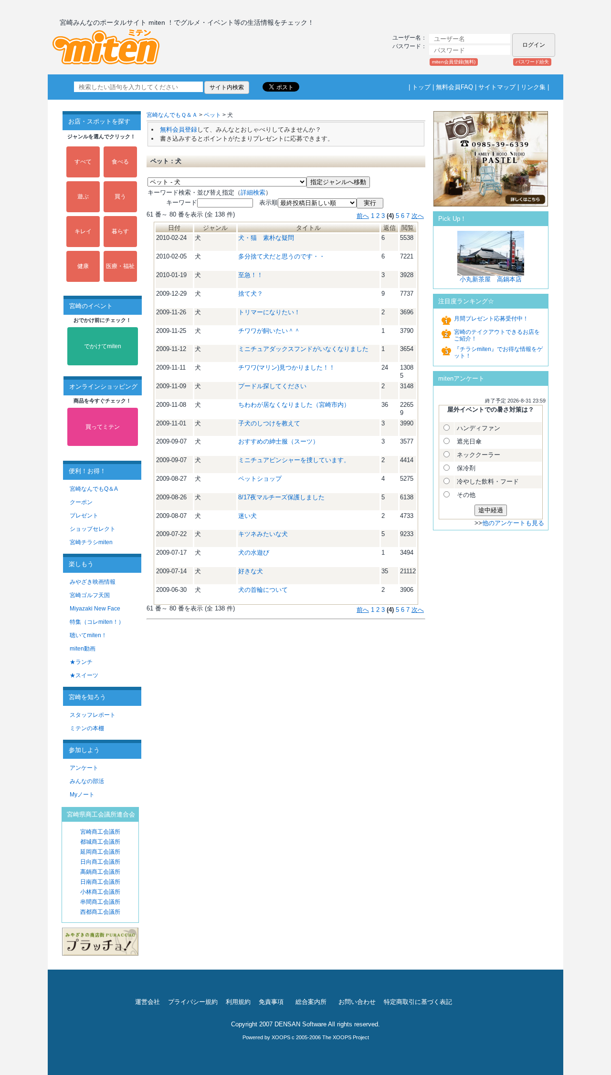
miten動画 (82, 648)
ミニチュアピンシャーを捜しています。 (294, 460)
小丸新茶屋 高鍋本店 (491, 279)
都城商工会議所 (100, 841)
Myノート (82, 794)
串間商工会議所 (100, 902)
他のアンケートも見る (513, 523)
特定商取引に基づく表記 (418, 1001)
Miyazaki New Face (95, 608)
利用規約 (238, 1001)
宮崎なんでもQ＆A (94, 489)
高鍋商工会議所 (100, 871)
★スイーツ (84, 675)
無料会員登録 (178, 129)
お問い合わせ (357, 1001)
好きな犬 (250, 571)
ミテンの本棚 (87, 728)
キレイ (83, 231)
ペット (212, 115)
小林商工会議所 (100, 892)
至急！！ (250, 275)
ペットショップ (260, 478)
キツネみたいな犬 (263, 534)
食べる (120, 161)
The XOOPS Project (345, 1037)
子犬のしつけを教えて (269, 423)
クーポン (81, 502)
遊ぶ (83, 196)
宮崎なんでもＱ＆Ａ (172, 115)
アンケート (84, 768)
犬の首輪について (263, 589)
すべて (83, 161)
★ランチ (81, 662)
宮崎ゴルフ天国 (90, 595)
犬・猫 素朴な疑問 (266, 237)
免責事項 (271, 1001)
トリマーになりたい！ (269, 312)
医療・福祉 (120, 266)
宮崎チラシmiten (91, 542)
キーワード (172, 202)
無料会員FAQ (454, 87)
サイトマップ (497, 87)
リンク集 (533, 87)
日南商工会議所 (100, 882)
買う (120, 196)
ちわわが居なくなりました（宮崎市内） (294, 404)
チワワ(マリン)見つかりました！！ (286, 367)
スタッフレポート (93, 715)
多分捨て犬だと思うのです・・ (281, 256)
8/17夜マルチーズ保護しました (281, 497)
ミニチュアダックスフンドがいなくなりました (303, 348)
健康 (83, 266)
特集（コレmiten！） (97, 622)
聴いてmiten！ (88, 635)
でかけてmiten (102, 346)
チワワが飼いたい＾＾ (269, 330)
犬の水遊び (253, 552)
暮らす (120, 231)
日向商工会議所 (100, 861)
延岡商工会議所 (100, 851)
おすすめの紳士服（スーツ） (278, 441)
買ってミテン (102, 427)
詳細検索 (253, 192)
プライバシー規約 (193, 1001)
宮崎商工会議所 (100, 831)
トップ (421, 87)
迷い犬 (247, 515)
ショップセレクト (93, 529)
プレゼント (84, 515)
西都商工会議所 (100, 912)
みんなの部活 (87, 781)
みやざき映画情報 (93, 582)
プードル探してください (272, 386)
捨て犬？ (250, 293)
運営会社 (147, 1001)
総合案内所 (311, 1001)
